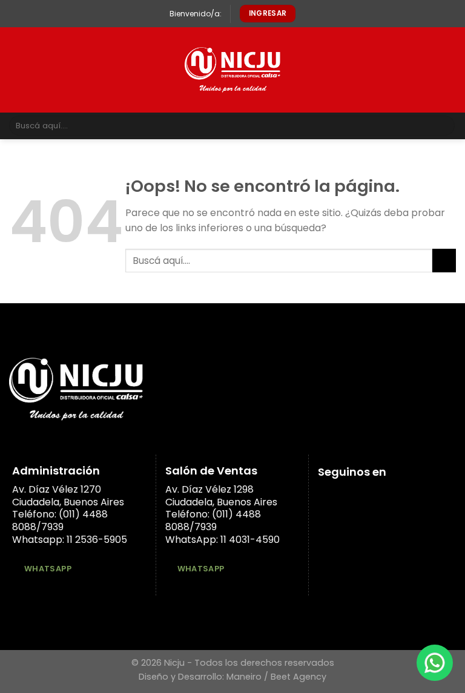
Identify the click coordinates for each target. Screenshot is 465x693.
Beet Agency (298, 677)
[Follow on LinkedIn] (355, 495)
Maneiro (244, 677)
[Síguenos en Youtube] (370, 495)
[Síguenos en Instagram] (340, 495)
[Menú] (16, 70)
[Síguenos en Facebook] (325, 495)
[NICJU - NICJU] (233, 69)
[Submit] (443, 126)
